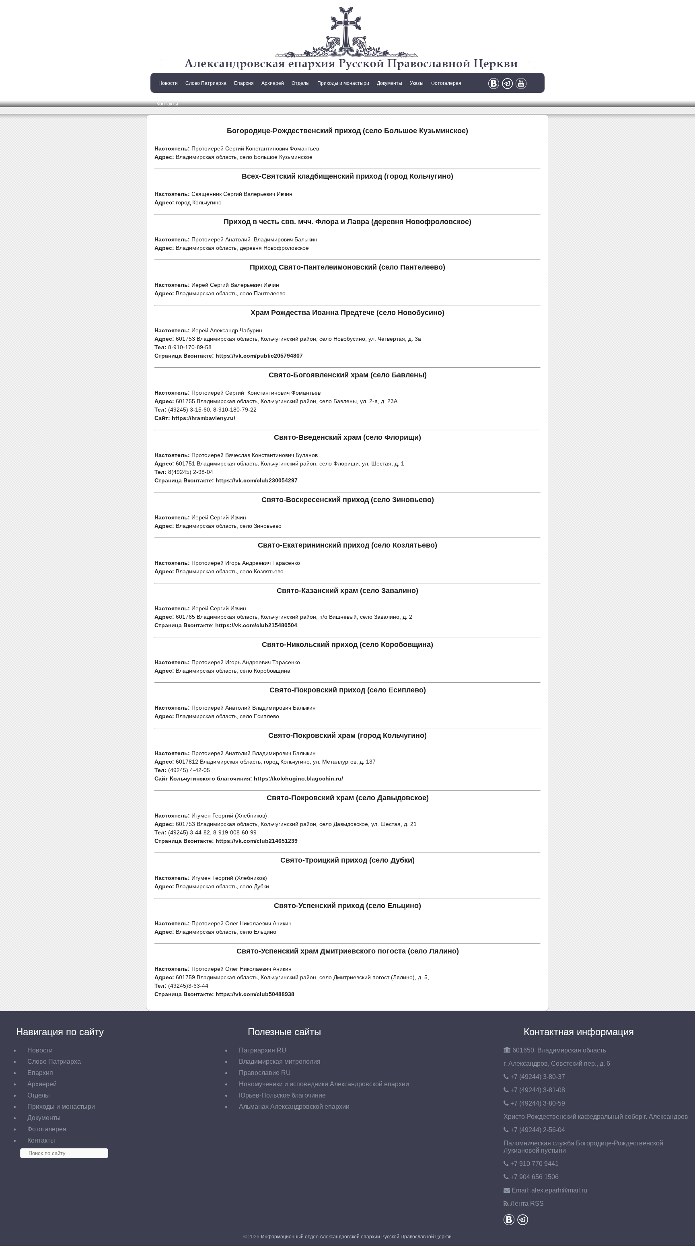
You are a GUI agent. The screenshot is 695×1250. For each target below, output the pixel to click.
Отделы (301, 83)
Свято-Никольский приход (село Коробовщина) (347, 644)
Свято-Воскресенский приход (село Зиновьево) (347, 500)
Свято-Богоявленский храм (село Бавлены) (348, 375)
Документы (389, 83)
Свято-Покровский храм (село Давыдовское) (348, 798)
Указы (417, 83)
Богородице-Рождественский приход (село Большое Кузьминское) (347, 131)
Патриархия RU (262, 1050)
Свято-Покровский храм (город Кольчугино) (347, 735)
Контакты (167, 104)
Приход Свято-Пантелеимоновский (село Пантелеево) (347, 267)
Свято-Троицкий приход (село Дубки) (347, 860)
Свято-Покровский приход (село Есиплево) (347, 690)
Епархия (244, 83)
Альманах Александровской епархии (294, 1106)
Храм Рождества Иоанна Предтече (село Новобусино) (347, 313)
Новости (168, 83)
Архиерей (272, 83)
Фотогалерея (446, 83)
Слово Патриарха (205, 83)
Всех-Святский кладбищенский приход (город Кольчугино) (347, 176)
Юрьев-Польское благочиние (282, 1095)
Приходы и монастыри (343, 83)
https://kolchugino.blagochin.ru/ (298, 778)
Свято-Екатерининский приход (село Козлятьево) (347, 545)
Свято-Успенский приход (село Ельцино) (347, 906)
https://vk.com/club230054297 (257, 480)
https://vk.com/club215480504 (256, 625)
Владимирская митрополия (280, 1061)
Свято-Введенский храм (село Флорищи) (347, 437)
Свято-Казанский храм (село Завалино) (347, 591)
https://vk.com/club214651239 (257, 841)
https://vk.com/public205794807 (259, 355)
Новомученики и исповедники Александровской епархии (324, 1084)
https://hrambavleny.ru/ (203, 418)
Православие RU (265, 1072)
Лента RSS (527, 1203)
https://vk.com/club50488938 (255, 994)
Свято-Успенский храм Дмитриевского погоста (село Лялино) (347, 951)
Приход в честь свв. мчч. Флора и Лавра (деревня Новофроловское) (347, 222)
